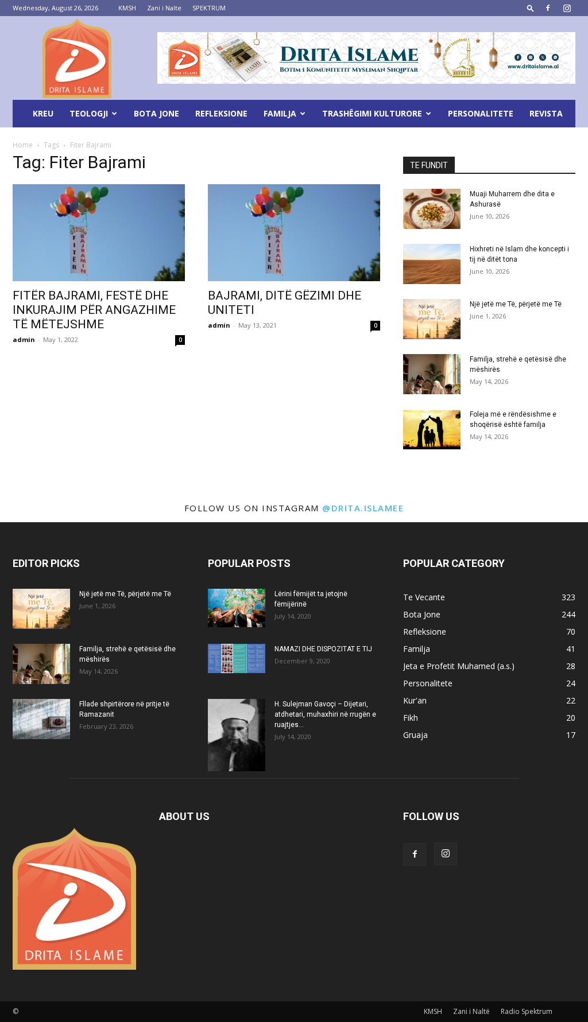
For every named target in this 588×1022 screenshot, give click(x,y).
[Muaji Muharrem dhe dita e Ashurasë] (432, 209)
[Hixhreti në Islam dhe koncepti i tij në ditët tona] (432, 264)
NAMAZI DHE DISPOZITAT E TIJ (323, 649)
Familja (280, 113)
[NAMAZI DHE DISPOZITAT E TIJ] (236, 658)
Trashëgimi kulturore (372, 113)
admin (24, 339)
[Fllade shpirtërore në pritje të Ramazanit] (41, 719)
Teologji (88, 113)
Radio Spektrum (526, 1011)
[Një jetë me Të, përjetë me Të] (432, 319)
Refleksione (221, 113)
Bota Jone (156, 113)
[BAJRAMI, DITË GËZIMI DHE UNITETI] (294, 232)
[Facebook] (547, 8)
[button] (530, 7)
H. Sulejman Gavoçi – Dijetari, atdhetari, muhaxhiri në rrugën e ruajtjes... (325, 714)
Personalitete (480, 113)
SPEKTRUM (209, 7)
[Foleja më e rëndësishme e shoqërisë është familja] (432, 429)
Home (23, 145)
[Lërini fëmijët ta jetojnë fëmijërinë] (236, 608)
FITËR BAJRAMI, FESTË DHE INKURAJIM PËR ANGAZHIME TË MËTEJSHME (94, 310)
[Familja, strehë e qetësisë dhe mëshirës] (432, 374)
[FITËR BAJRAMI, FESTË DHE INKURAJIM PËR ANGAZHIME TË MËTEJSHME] (99, 232)
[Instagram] (566, 8)
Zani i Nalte (164, 7)
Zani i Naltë (471, 1011)
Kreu (43, 113)
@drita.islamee (363, 508)
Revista (546, 113)
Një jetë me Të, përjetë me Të (516, 304)
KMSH (127, 7)
